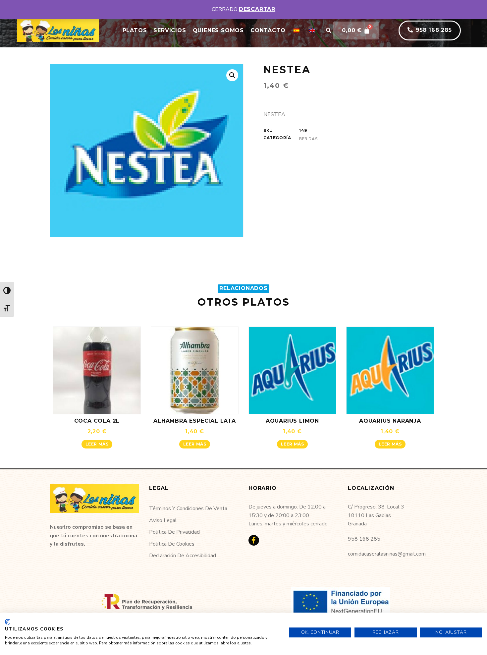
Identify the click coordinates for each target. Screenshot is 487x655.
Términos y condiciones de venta (188, 508)
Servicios (169, 30)
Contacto (267, 30)
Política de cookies (171, 544)
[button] (328, 30)
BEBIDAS (308, 139)
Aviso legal (163, 520)
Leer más (97, 444)
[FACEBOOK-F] (253, 540)
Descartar (257, 9)
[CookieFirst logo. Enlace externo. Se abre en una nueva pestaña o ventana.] (7, 622)
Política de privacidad (174, 532)
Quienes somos (218, 30)
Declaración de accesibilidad (182, 555)
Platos (135, 30)
